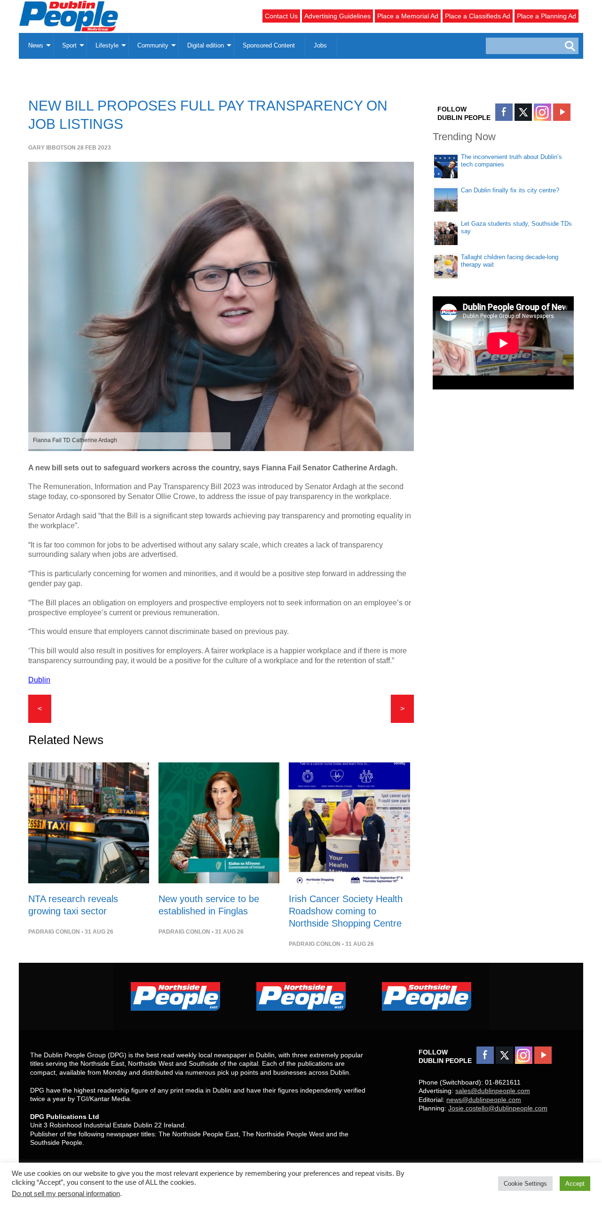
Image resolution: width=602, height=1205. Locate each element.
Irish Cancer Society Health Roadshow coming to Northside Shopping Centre (346, 911)
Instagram (542, 112)
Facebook (504, 112)
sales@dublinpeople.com (492, 1090)
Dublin (39, 680)
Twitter (523, 112)
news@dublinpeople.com (483, 1099)
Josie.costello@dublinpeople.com (497, 1108)
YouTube (561, 112)
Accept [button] (575, 1183)
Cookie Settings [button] (525, 1183)
